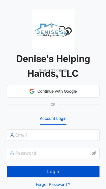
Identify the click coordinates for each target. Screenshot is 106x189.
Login (53, 171)
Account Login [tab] (53, 118)
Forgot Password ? (53, 184)
